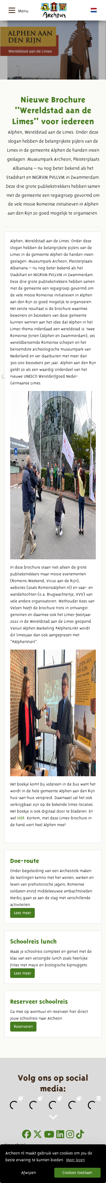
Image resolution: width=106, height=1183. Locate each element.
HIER (21, 818)
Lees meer (22, 913)
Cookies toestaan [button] (77, 1172)
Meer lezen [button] (75, 1160)
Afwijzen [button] (28, 1172)
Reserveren (23, 1026)
